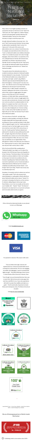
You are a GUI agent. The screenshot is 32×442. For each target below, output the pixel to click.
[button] (2, 2)
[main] (16, 12)
